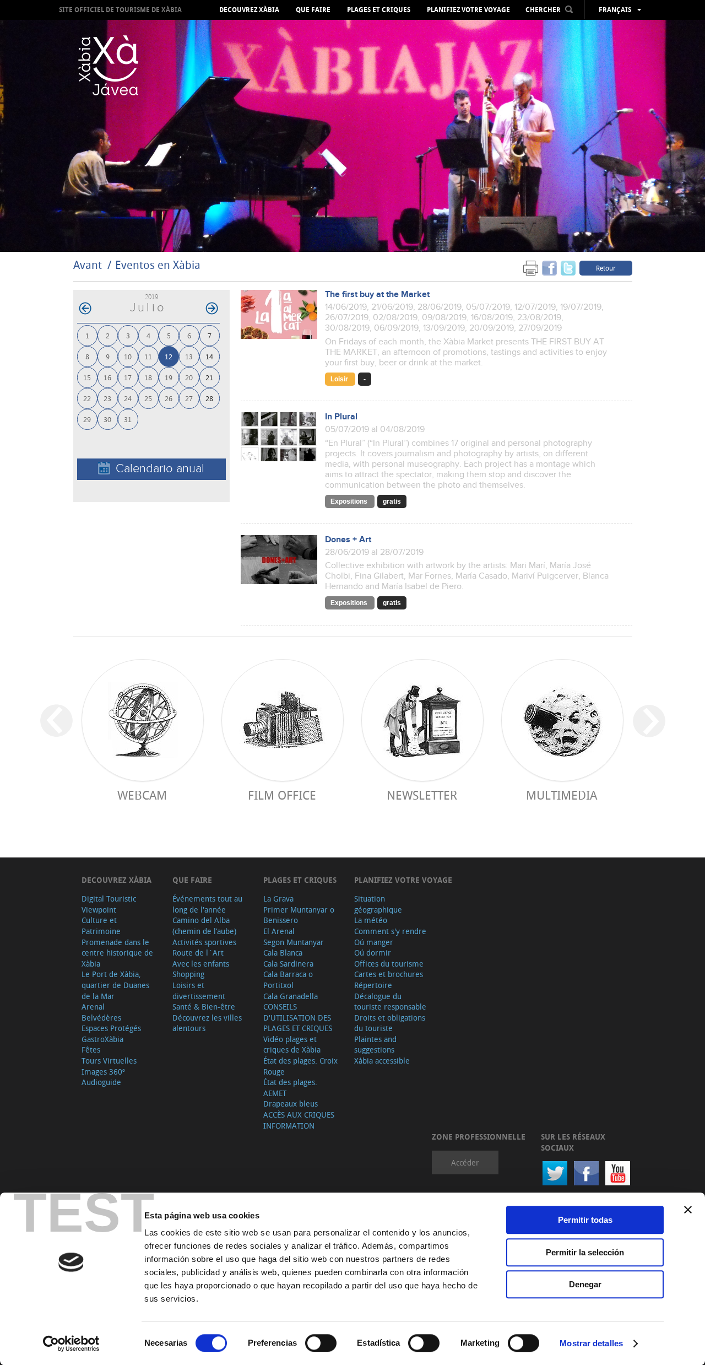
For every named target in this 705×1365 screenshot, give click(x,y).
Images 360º (103, 1071)
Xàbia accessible (382, 1060)
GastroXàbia (102, 1039)
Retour (606, 267)
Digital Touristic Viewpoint (109, 904)
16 (107, 377)
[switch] (321, 1343)
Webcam (142, 795)
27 (189, 398)
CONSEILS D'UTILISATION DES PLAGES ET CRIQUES (297, 1017)
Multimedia (561, 795)
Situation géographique (378, 904)
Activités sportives (204, 942)
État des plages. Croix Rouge (300, 1066)
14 (209, 356)
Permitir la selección (585, 1252)
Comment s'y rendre (390, 931)
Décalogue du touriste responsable (390, 1001)
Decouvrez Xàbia (249, 10)
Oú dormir (372, 952)
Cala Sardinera (288, 963)
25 (148, 398)
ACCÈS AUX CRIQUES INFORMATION (298, 1120)
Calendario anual (160, 469)
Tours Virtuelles (109, 1060)
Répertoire (373, 985)
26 (168, 398)
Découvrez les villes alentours (207, 1023)
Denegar (585, 1284)
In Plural (341, 417)
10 (128, 356)
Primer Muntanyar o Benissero (298, 915)
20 (189, 377)
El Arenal (279, 931)
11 (148, 356)
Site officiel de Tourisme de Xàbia (120, 9)
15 (87, 377)
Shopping (188, 974)
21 (209, 377)
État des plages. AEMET (290, 1087)
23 (107, 398)
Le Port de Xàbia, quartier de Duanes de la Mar (115, 985)
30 (107, 419)
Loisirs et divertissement (198, 990)
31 (128, 419)
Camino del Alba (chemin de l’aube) (204, 925)
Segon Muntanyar (293, 942)
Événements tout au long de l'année (207, 904)
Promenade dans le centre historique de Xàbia (117, 953)
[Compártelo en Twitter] (568, 267)
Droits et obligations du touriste (389, 1023)
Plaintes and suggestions (375, 1044)
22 (87, 398)
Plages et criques (378, 10)
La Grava (278, 898)
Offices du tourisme (389, 963)
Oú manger (373, 942)
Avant (87, 264)
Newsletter (422, 795)
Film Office (282, 795)
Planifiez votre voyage (468, 10)
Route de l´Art (198, 952)
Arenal (93, 1006)
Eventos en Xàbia (157, 264)
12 (168, 356)
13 (189, 356)
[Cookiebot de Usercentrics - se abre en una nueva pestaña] (71, 1343)
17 (128, 377)
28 (209, 398)
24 (128, 398)
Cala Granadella (290, 996)
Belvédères (101, 1017)
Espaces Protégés (111, 1028)
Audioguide (101, 1082)
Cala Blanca (282, 952)
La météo (370, 920)
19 (168, 377)
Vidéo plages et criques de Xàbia (292, 1044)
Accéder (465, 1162)
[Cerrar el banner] (688, 1209)
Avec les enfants (200, 963)
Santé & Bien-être (203, 1006)
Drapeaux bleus (290, 1103)
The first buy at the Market (377, 294)
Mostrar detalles (591, 1343)
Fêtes (91, 1049)
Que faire (313, 10)
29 (87, 419)
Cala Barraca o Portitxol (288, 979)
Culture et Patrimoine (101, 925)
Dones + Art (348, 540)
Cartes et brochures (388, 974)
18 (148, 377)
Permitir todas (585, 1219)
